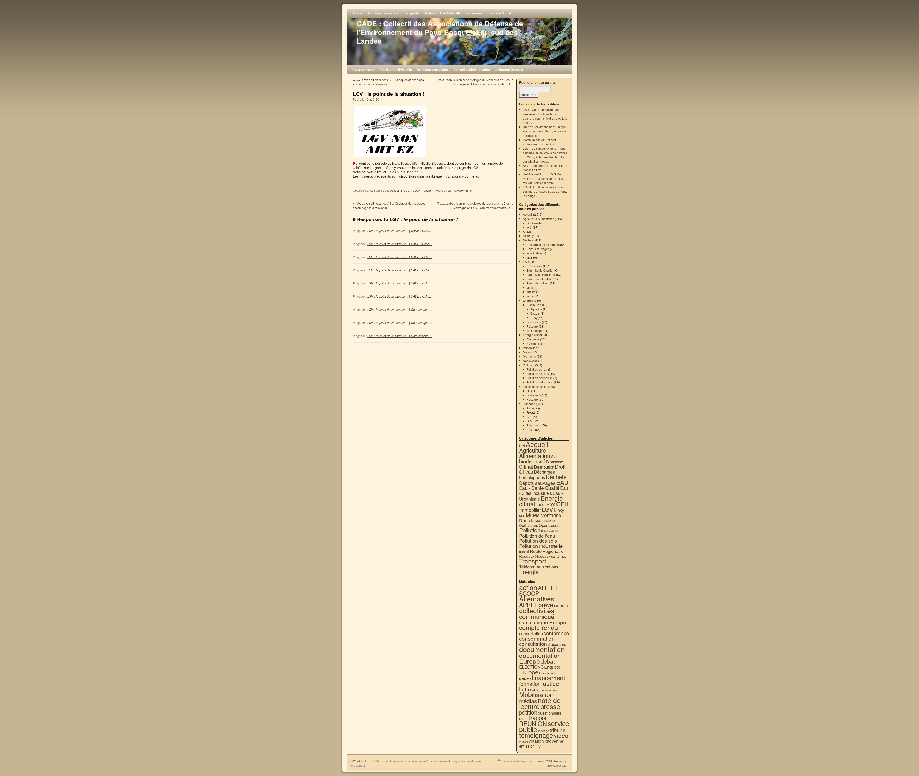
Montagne (529, 356)
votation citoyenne (546, 741)
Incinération (534, 253)
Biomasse (533, 339)
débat (548, 661)
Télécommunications (536, 386)
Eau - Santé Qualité (539, 487)
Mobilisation (536, 694)
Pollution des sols (538, 378)
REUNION (533, 723)
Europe (528, 671)
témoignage (536, 735)
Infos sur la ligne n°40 (405, 171)
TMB (529, 257)
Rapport (538, 718)
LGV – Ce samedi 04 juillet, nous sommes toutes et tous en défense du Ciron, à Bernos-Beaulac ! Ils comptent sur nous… (545, 154)
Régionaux (534, 425)
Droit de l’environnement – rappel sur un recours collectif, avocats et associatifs (545, 131)
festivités (525, 679)
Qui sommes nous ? (383, 13)
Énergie (528, 300)
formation (530, 683)
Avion (530, 408)
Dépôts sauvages (538, 249)
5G (528, 391)
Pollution (528, 365)
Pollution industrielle (540, 382)
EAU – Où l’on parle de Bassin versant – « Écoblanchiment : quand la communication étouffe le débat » (545, 116)
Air (525, 232)
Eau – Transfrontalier (540, 279)
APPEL (528, 604)
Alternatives (536, 598)
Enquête (552, 667)
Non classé (530, 361)
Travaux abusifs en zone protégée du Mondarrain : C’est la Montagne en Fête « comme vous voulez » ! (475, 82)
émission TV (530, 746)
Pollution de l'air (537, 369)
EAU (526, 262)
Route (530, 429)
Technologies (535, 330)
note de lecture (540, 703)
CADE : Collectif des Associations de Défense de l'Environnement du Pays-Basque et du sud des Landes (440, 32)
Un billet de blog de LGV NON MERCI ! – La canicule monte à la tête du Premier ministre (544, 178)
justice (550, 683)
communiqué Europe (542, 622)
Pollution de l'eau (538, 374)
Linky (533, 318)
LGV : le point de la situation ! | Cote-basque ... (399, 309)
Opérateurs (534, 322)
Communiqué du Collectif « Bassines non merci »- (539, 142)
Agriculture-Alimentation (538, 219)
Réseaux (532, 326)
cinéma (561, 605)
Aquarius (536, 309)
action (528, 587)
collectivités (537, 610)
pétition (528, 712)
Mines (527, 352)
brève (545, 604)
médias (528, 701)
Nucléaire (533, 343)
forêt (529, 227)
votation (523, 741)
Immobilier (530, 348)
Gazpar (535, 313)
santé (530, 296)
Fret (403, 190)
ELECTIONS (531, 667)
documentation (542, 649)
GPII (410, 190)
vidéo (561, 735)
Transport (427, 190)
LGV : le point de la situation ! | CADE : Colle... (399, 230)
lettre (525, 689)
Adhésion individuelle (395, 69)
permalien (466, 190)
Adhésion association (433, 69)
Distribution (534, 305)
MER (530, 287)
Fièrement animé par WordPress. (523, 761)
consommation (537, 638)
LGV (417, 190)
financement (548, 677)
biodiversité (534, 223)
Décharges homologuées (543, 244)
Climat (527, 236)
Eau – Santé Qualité (540, 270)
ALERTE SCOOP (539, 590)
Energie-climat (532, 335)
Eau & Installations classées (461, 13)
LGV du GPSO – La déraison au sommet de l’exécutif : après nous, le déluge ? (545, 191)
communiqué (536, 616)
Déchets (429, 13)
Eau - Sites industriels (543, 490)
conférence (556, 633)
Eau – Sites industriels (541, 275)
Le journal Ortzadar (509, 69)
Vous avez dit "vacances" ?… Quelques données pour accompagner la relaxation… (389, 82)
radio (523, 718)
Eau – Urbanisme (538, 283)
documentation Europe (540, 658)
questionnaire (549, 713)
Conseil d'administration (472, 69)
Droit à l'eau (534, 266)
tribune (558, 729)
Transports (411, 13)
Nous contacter (363, 69)
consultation (533, 643)
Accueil (357, 13)
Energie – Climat (499, 13)
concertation (531, 633)
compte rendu (538, 627)
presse (550, 706)
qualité (531, 292)
